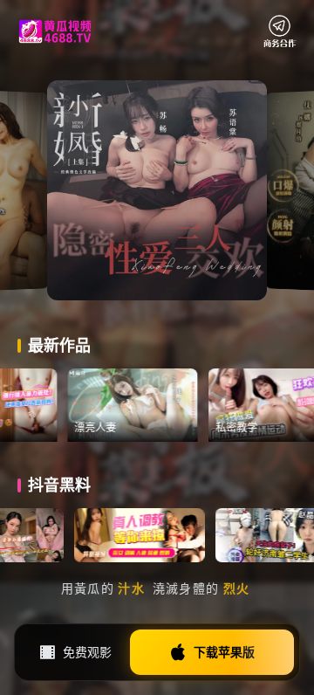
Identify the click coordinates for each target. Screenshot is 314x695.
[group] (165, 405)
